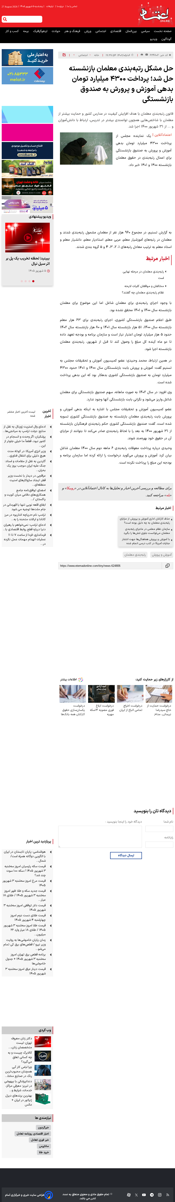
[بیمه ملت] (27, 75)
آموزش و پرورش (162, 555)
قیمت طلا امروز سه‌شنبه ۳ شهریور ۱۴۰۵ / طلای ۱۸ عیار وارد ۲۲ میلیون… (25, 930)
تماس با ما (72, 6)
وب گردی (45, 1030)
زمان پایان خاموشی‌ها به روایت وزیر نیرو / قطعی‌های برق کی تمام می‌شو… (24, 944)
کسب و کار (13, 31)
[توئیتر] (134, 1195)
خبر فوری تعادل (40, 1140)
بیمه (26, 31)
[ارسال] (145, 55)
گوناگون (166, 39)
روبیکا (70, 488)
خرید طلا (44, 1152)
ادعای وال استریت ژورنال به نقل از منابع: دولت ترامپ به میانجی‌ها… (24, 429)
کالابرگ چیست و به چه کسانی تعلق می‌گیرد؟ (20, 1057)
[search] (5, 19)
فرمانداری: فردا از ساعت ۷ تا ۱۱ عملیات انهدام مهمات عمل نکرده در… (25, 539)
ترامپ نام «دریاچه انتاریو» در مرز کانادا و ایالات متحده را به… (25, 517)
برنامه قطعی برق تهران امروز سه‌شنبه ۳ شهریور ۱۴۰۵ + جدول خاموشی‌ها (26, 959)
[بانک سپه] (27, 150)
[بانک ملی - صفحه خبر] (27, 57)
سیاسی (145, 31)
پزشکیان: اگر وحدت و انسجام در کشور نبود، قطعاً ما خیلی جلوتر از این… (25, 441)
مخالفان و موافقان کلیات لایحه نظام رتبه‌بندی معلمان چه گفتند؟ (143, 289)
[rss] (166, 1195)
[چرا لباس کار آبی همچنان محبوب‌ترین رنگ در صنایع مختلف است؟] (43, 1070)
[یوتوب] (142, 1195)
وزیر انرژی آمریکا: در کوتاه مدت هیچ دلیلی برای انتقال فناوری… (26, 453)
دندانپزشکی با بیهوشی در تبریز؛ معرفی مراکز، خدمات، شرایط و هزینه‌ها (18, 1086)
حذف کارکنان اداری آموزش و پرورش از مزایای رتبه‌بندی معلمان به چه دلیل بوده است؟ (145, 521)
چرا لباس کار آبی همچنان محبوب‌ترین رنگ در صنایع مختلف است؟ (18, 1071)
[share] (64, 55)
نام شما (168, 822)
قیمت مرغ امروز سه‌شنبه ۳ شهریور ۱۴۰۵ (24, 883)
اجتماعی (101, 31)
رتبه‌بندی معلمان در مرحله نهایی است (143, 274)
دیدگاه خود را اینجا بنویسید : (123, 822)
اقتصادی (116, 31)
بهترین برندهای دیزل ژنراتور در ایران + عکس (18, 1100)
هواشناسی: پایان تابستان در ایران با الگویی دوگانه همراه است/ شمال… (25, 856)
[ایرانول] (27, 168)
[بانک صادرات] (27, 114)
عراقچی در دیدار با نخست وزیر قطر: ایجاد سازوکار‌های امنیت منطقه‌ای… (27, 480)
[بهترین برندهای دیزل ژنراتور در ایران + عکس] (43, 1099)
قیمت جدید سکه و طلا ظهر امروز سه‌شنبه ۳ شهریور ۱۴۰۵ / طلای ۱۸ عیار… (24, 895)
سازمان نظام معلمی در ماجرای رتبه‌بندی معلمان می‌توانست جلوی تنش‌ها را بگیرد (147, 531)
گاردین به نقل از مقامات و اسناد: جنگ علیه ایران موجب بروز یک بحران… (25, 466)
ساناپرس (44, 1146)
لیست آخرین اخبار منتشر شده (21, 414)
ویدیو (154, 39)
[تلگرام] (150, 1195)
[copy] (167, 565)
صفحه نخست (163, 31)
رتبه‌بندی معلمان (135, 555)
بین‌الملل (131, 31)
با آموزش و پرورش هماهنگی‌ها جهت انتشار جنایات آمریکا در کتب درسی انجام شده (146, 541)
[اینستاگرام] (158, 1195)
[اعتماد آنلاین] (155, 14)
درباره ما (59, 6)
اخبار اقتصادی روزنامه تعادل (33, 1134)
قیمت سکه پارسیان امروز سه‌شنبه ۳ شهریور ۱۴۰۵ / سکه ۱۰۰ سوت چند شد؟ (25, 871)
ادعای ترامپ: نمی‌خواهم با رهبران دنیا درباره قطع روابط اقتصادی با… (24, 527)
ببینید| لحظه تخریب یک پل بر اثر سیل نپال (28, 261)
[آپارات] (127, 1195)
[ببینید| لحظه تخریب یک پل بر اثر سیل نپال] (27, 237)
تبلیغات (50, 6)
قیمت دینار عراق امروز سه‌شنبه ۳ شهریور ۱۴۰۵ (25, 971)
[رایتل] (27, 132)
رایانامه (168, 837)
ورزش (88, 31)
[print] (141, 55)
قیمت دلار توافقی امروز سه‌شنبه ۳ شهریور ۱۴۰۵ (25, 907)
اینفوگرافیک (40, 31)
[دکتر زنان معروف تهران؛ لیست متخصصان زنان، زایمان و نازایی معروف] (43, 1041)
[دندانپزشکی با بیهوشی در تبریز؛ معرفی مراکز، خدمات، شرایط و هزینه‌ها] (43, 1084)
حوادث (56, 31)
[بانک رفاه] (27, 204)
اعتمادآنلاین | (162, 135)
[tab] (33, 281)
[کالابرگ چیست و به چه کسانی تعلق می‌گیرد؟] (43, 1056)
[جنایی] (27, 186)
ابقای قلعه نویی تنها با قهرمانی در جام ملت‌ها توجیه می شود (24, 507)
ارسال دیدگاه (126, 855)
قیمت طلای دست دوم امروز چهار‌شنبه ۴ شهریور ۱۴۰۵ (28, 917)
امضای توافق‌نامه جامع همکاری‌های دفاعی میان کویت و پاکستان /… (25, 495)
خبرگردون (43, 1128)
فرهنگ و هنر (72, 31)
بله (168, 495)
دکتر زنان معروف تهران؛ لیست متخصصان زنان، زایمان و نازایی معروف (18, 1043)
